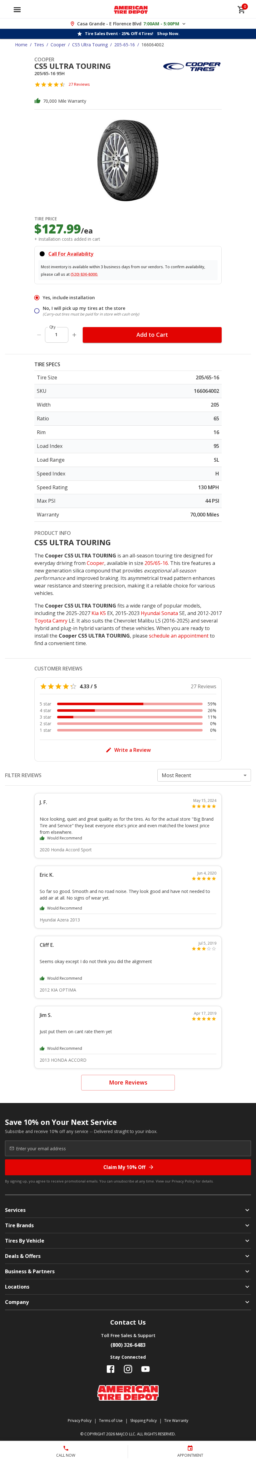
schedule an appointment (179, 635)
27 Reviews (79, 84)
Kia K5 (98, 613)
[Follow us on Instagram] (128, 1369)
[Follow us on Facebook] (111, 1369)
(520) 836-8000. (84, 274)
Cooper (58, 45)
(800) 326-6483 (128, 1344)
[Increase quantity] (74, 335)
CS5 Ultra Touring (90, 45)
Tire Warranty (176, 1420)
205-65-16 (124, 45)
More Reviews (128, 1082)
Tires (39, 45)
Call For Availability (71, 253)
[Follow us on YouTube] (145, 1369)
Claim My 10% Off (124, 1167)
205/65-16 (156, 563)
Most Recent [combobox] (176, 775)
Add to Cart (152, 334)
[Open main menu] (17, 10)
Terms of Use (111, 1420)
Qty (52, 327)
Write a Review (132, 749)
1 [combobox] (56, 334)
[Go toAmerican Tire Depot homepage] (130, 9)
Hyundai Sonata (159, 613)
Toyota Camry (50, 620)
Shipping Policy (143, 1420)
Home (21, 45)
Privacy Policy (183, 1181)
